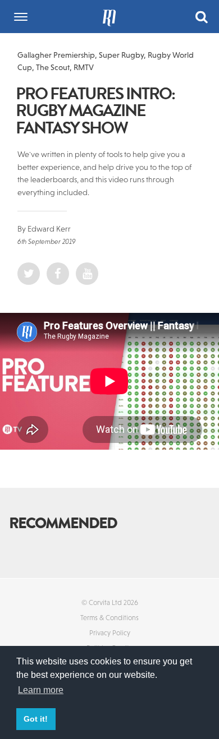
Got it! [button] (36, 718)
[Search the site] (201, 16)
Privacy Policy (109, 633)
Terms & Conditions (109, 617)
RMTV (84, 67)
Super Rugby (121, 54)
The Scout (53, 67)
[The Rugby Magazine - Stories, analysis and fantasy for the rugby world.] (109, 16)
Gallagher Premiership (56, 54)
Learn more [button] (40, 690)
